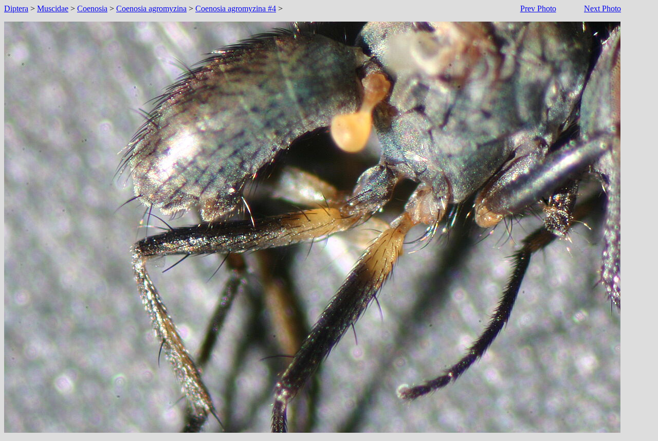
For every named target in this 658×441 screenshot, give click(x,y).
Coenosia (92, 8)
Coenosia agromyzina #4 (235, 8)
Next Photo (602, 8)
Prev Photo (538, 8)
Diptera (16, 8)
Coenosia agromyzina (151, 8)
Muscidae (52, 8)
